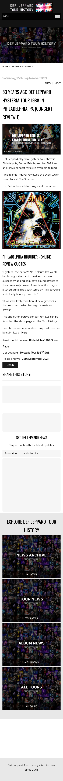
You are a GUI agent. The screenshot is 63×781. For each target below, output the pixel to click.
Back (10, 365)
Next (58, 83)
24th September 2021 (35, 358)
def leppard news (21, 66)
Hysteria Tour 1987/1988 (35, 352)
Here (24, 332)
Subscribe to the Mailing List (22, 453)
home (5, 66)
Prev (48, 83)
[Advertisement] (31, 422)
